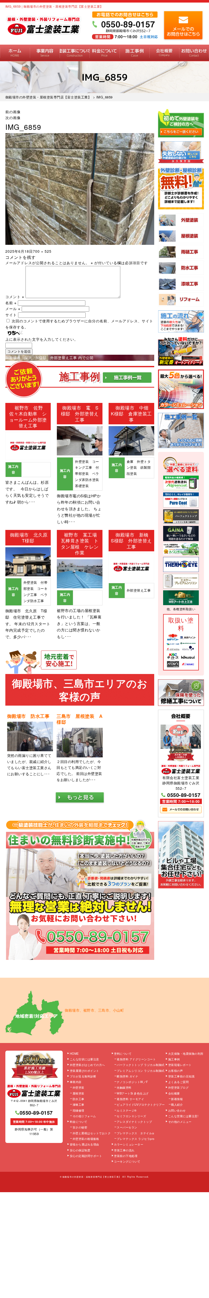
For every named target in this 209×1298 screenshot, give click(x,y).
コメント (14, 296)
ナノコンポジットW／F (132, 1082)
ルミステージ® (127, 1110)
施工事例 (134, 53)
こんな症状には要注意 (84, 1059)
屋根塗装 (78, 1093)
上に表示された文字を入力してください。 (41, 339)
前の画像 (13, 111)
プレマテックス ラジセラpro (135, 1139)
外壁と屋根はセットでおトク (92, 1133)
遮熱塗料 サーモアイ (130, 1099)
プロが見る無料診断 (83, 1076)
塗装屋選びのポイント (84, 1070)
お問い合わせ (194, 53)
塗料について (123, 1053)
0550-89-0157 (183, 794)
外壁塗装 (78, 1087)
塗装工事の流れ (74, 53)
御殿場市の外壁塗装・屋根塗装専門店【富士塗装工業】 (91, 1176)
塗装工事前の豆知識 (181, 1076)
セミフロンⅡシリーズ (131, 1116)
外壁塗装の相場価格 (86, 1139)
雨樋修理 (78, 1110)
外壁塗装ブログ (178, 1087)
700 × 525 (42, 251)
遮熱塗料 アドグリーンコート (136, 1059)
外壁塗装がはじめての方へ (87, 1065)
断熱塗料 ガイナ (127, 1076)
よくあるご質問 (178, 1082)
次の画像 (13, 117)
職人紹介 (177, 1104)
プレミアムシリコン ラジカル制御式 (141, 1070)
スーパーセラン (127, 1127)
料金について (104, 53)
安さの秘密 (80, 1127)
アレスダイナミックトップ (134, 1121)
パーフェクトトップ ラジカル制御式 (141, 1065)
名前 (11, 302)
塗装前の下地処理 (125, 1156)
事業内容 (45, 53)
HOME (15, 53)
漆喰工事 (78, 1104)
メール (12, 308)
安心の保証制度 (80, 1150)
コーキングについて (127, 1161)
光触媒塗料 (124, 1087)
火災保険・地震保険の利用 (185, 1053)
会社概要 (164, 53)
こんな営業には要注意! (183, 1116)
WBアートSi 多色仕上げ (133, 1093)
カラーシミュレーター (128, 1144)
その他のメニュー (180, 1121)
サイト (11, 314)
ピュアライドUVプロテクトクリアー (141, 1104)
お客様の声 (175, 1070)
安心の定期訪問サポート (86, 1156)
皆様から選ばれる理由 (84, 1144)
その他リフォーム (84, 1116)
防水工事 (78, 1099)
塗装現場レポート (180, 1065)
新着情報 (177, 1099)
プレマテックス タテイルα (135, 1133)
